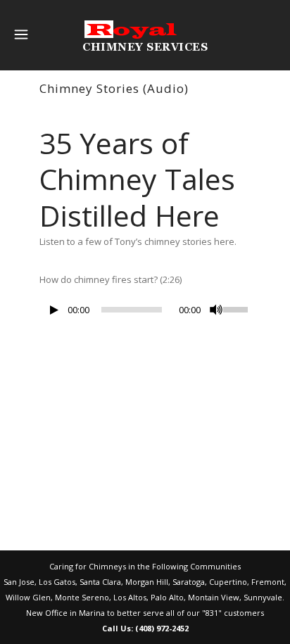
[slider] (237, 308)
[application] (145, 313)
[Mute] (216, 309)
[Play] (54, 310)
